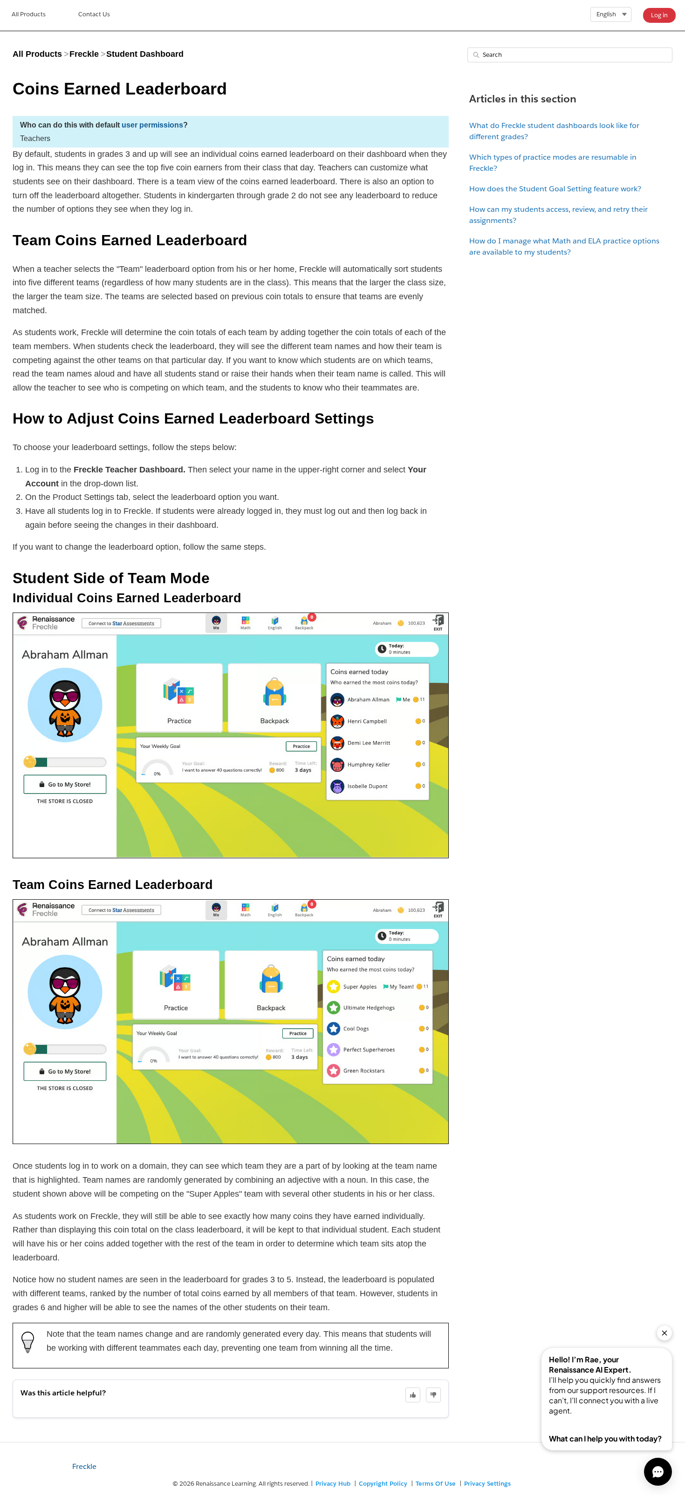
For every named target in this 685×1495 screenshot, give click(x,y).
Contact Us (94, 14)
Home (28, 15)
